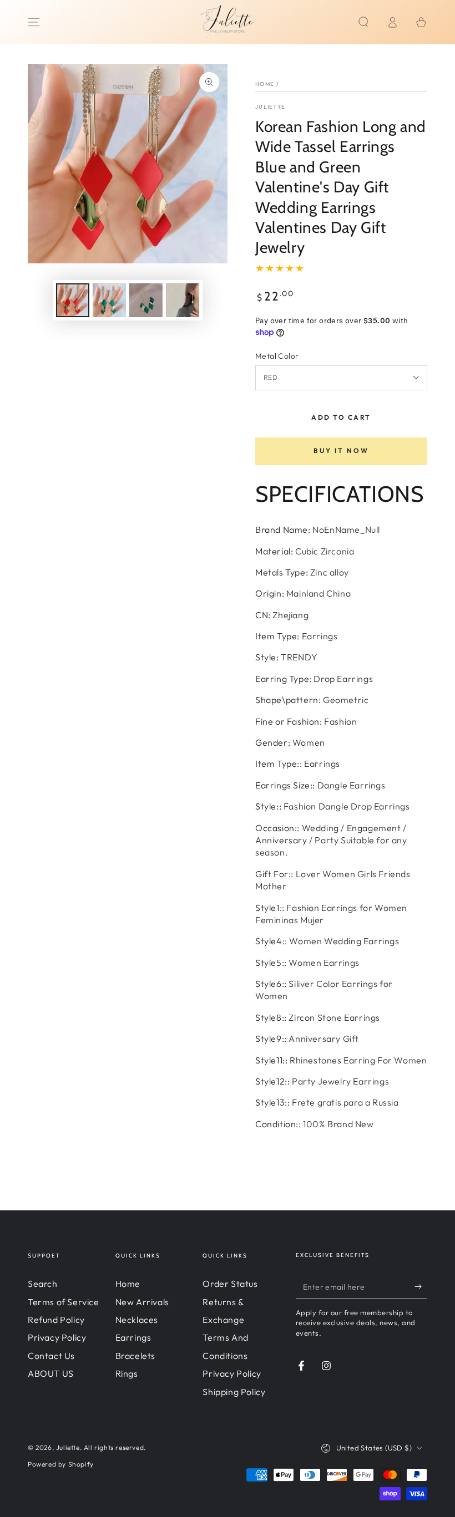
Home (264, 84)
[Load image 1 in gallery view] (72, 300)
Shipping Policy (234, 1391)
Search (43, 1283)
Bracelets (135, 1355)
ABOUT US (51, 1373)
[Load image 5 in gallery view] (146, 300)
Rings (126, 1373)
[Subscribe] (420, 1286)
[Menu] (33, 22)
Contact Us (51, 1355)
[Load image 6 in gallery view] (182, 300)
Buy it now (341, 450)
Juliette (270, 106)
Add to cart (341, 417)
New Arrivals (142, 1301)
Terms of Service (63, 1301)
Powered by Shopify (61, 1464)
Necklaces (136, 1319)
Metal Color (277, 356)
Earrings (133, 1337)
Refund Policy (56, 1319)
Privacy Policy (57, 1337)
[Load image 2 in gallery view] (109, 300)
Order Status (230, 1283)
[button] (363, 22)
